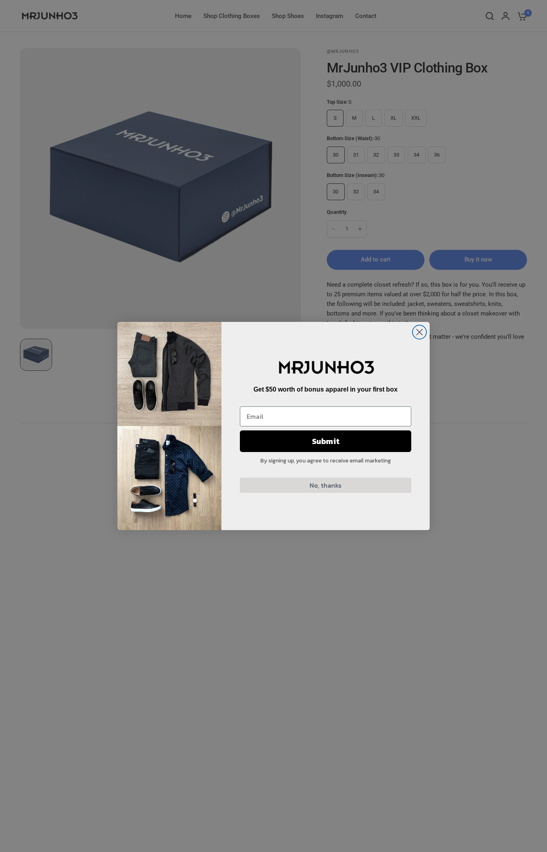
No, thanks (326, 485)
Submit (326, 441)
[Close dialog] (419, 332)
